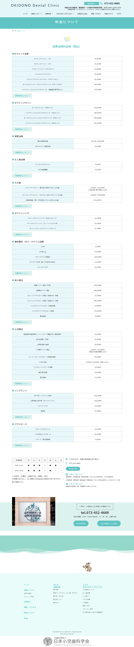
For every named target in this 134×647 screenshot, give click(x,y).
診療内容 (48, 14)
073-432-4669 (112, 3)
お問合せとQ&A (82, 14)
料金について (109, 14)
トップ (25, 14)
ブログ (119, 14)
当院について (35, 14)
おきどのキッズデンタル (64, 14)
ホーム (14, 31)
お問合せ (27, 601)
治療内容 (56, 587)
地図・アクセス (96, 14)
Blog (26, 618)
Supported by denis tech (67, 634)
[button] (22, 95)
